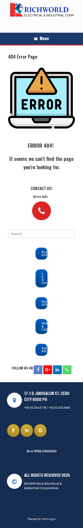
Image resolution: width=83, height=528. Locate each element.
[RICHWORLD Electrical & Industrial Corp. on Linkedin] (27, 430)
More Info (40, 197)
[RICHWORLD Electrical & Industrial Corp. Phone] (67, 369)
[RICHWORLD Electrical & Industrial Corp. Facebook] (38, 369)
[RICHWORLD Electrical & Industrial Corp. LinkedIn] (57, 369)
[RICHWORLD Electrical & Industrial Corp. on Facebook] (13, 430)
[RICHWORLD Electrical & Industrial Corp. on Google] (40, 430)
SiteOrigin (49, 519)
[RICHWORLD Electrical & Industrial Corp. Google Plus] (47, 369)
